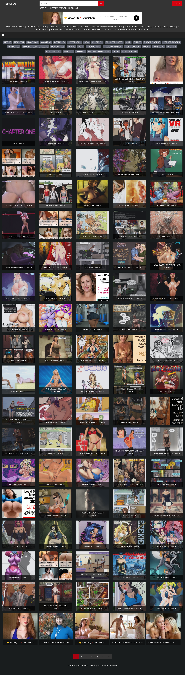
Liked (71, 8)
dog (87, 42)
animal (71, 47)
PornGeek (66, 27)
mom (80, 47)
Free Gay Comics (81, 27)
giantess (46, 42)
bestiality (59, 42)
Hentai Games (168, 27)
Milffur (171, 47)
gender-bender (171, 42)
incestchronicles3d (99, 51)
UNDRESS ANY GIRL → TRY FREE (98, 29)
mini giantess (53, 51)
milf (128, 42)
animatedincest (114, 42)
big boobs (158, 47)
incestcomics (132, 47)
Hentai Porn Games (134, 27)
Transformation (112, 47)
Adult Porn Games (15, 27)
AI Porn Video (57, 29)
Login (177, 4)
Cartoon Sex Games (36, 27)
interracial (75, 42)
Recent (54, 8)
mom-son (19, 42)
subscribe (82, 665)
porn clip (143, 29)
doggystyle (57, 47)
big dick (81, 51)
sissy (116, 51)
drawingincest (152, 42)
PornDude (54, 27)
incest (7, 42)
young (146, 47)
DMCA (92, 665)
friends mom (93, 47)
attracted (13, 47)
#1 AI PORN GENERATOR (126, 29)
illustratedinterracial (35, 47)
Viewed (62, 8)
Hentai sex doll (74, 29)
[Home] (2, 35)
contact (71, 665)
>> (108, 656)
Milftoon (97, 42)
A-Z (76, 8)
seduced (68, 51)
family (137, 42)
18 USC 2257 (103, 665)
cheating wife (129, 51)
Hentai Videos (153, 27)
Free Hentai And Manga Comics (107, 27)
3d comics (32, 42)
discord (114, 665)
